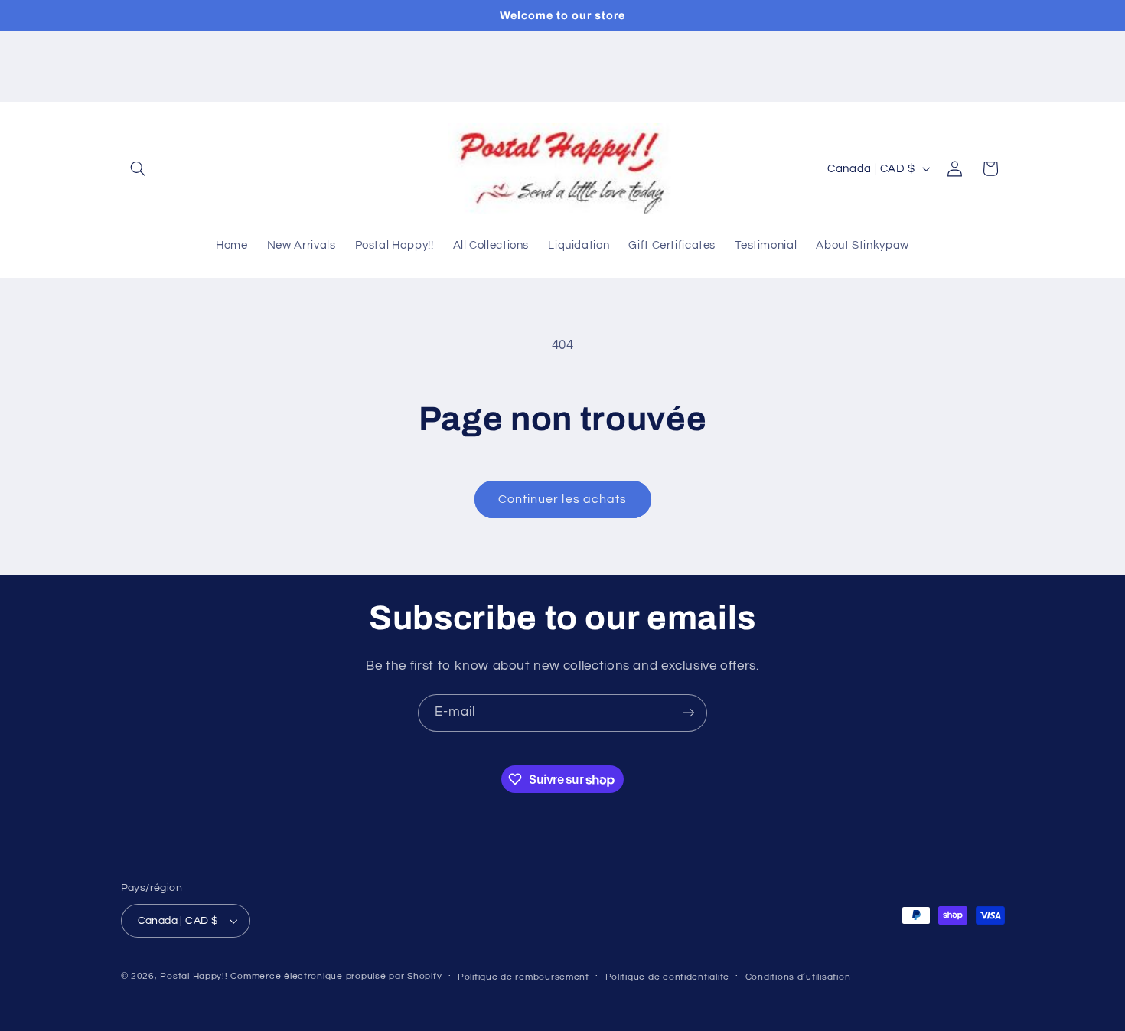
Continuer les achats (562, 499)
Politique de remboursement (523, 977)
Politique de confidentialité (667, 977)
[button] (138, 168)
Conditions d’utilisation (798, 977)
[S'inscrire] (688, 713)
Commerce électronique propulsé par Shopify (336, 976)
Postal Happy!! (193, 976)
